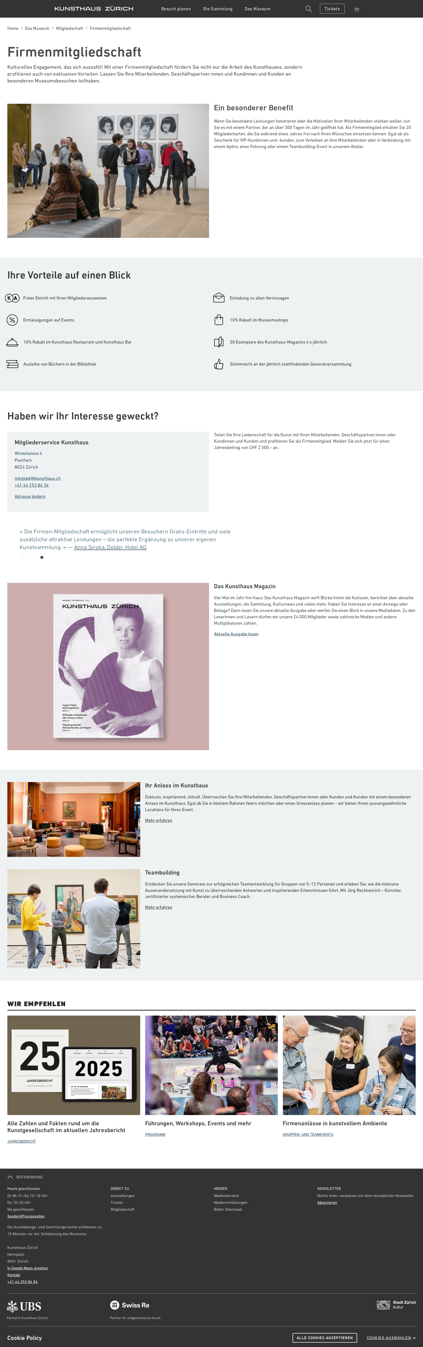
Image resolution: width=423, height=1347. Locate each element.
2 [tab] (32, 557)
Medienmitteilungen (230, 1202)
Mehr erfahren (158, 820)
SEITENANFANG (29, 1177)
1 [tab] (22, 557)
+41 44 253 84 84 (22, 1281)
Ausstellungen (123, 1195)
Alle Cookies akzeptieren (325, 1337)
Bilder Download (228, 1209)
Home (12, 28)
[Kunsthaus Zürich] (94, 8)
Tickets (117, 1202)
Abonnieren (327, 1202)
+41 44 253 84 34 (32, 485)
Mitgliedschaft (69, 28)
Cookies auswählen (389, 1337)
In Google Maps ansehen (27, 1268)
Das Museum (37, 28)
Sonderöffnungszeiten (26, 1216)
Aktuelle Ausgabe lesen (236, 633)
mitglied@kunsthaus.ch (38, 478)
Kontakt (13, 1275)
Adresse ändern (30, 496)
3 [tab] (42, 557)
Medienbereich (226, 1195)
